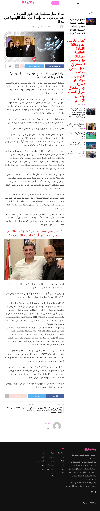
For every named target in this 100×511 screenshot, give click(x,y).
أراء (63, 456)
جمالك (52, 453)
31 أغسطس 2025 (45, 26)
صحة (42, 453)
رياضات (52, 456)
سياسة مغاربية (52, 474)
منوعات (42, 464)
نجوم (42, 468)
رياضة (52, 460)
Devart (86, 503)
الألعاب (62, 464)
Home (63, 9)
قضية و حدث (40, 460)
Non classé (61, 453)
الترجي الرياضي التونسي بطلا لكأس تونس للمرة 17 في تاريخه (77, 134)
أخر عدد (55, 3)
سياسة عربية (50, 468)
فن (59, 9)
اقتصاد (62, 460)
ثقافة (62, 472)
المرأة (62, 468)
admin (57, 26)
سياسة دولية (50, 464)
